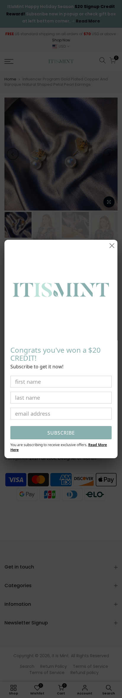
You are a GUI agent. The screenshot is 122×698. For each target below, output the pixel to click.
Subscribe (61, 433)
